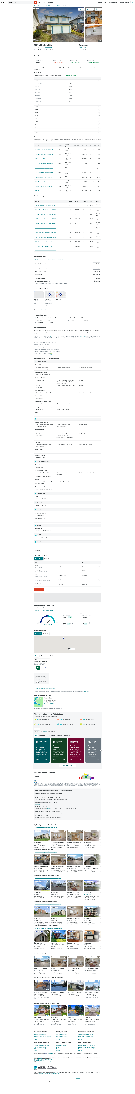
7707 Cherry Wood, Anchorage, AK (43, 246)
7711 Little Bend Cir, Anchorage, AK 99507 (45, 205)
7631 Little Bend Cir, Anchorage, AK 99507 (45, 237)
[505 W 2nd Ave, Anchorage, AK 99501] (42, 911)
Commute (67, 735)
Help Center (61, 1081)
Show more (38, 589)
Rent (44, 2)
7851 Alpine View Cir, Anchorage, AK (44, 191)
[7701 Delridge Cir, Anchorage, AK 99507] (59, 1010)
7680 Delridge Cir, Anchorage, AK (43, 177)
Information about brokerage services (43, 1061)
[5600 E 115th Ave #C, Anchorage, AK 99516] (92, 885)
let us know (78, 1078)
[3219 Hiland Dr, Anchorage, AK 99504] (59, 985)
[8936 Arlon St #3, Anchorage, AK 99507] (92, 936)
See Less (38, 550)
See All (37, 729)
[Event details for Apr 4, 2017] (99, 580)
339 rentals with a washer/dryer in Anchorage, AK (48, 904)
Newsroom (62, 1072)
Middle (51, 655)
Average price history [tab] (48, 610)
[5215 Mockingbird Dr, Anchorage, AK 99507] (75, 885)
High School (59, 655)
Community (42, 735)
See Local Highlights (49, 704)
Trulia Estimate (40, 75)
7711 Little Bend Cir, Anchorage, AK (44, 168)
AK (48, 5)
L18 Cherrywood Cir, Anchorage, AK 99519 (45, 219)
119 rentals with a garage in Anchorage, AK (46, 852)
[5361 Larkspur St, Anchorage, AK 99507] (76, 985)
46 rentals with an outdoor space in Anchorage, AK (48, 928)
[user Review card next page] (101, 750)
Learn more (86, 691)
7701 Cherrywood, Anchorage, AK (43, 241)
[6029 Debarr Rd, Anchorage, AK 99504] (75, 835)
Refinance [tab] (60, 259)
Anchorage (52, 5)
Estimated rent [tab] (51, 259)
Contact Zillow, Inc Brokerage (40, 1063)
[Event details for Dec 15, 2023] (99, 566)
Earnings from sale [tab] (40, 259)
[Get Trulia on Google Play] (52, 1067)
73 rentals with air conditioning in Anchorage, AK (48, 878)
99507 (58, 5)
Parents (59, 735)
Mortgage (50, 2)
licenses (71, 1057)
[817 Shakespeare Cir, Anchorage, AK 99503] (92, 985)
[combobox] (22, 2)
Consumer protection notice (55, 1061)
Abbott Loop (48, 47)
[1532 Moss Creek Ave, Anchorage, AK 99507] (92, 1010)
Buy (39, 2)
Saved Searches (113, 2)
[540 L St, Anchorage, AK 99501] (42, 859)
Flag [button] (46, 759)
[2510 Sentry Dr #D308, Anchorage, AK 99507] (42, 835)
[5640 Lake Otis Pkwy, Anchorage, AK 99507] (76, 961)
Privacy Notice (90, 1072)
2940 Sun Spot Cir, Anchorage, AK (43, 186)
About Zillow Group (43, 1072)
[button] (35, 2)
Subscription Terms (80, 1072)
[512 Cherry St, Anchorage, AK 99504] (75, 936)
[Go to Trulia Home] (4, 2)
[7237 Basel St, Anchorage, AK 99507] (76, 1010)
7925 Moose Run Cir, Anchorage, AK (44, 181)
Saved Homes (102, 2)
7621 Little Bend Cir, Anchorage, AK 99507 (45, 250)
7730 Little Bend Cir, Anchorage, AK (44, 154)
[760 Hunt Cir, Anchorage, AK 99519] (58, 936)
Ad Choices (96, 1072)
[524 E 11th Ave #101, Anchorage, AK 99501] (92, 911)
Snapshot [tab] (37, 610)
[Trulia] (35, 1067)
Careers (57, 1072)
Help (86, 1072)
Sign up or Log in (124, 2)
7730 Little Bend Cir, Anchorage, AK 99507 (46, 214)
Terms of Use (74, 1072)
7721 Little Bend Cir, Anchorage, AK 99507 (45, 209)
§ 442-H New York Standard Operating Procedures (43, 1059)
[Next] (100, 838)
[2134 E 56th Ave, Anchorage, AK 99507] (58, 859)
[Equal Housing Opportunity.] (50, 1081)
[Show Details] (99, 81)
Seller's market (48, 624)
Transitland (51, 1053)
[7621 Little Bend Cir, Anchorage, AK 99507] (42, 1010)
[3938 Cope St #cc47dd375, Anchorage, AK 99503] (58, 885)
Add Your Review (67, 765)
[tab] (38, 558)
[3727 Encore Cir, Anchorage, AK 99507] (92, 859)
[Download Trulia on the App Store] (42, 1067)
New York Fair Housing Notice (39, 1060)
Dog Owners (51, 735)
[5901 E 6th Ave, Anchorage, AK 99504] (58, 835)
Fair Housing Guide (51, 1072)
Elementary (44, 655)
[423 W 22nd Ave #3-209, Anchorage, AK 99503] (92, 835)
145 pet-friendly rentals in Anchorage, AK (46, 827)
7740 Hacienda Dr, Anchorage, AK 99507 (45, 232)
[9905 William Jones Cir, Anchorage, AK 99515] (75, 859)
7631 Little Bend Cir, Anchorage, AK (44, 163)
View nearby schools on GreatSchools (45, 688)
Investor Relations (67, 1072)
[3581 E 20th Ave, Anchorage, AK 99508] (42, 985)
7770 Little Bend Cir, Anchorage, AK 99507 (46, 223)
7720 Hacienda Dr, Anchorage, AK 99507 (45, 228)
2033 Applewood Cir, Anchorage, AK (44, 159)
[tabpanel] (67, 273)
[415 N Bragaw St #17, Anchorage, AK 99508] (42, 885)
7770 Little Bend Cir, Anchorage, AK (44, 149)
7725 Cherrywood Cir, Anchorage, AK (44, 172)
